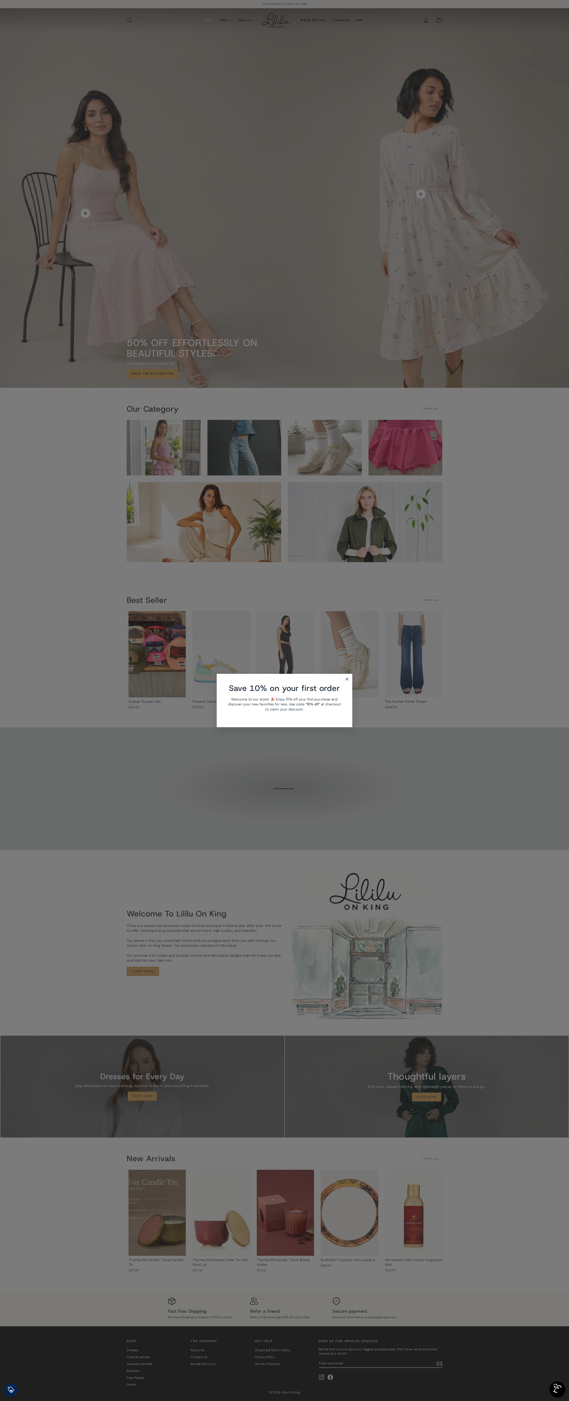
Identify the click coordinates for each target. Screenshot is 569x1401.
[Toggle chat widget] (557, 1389)
